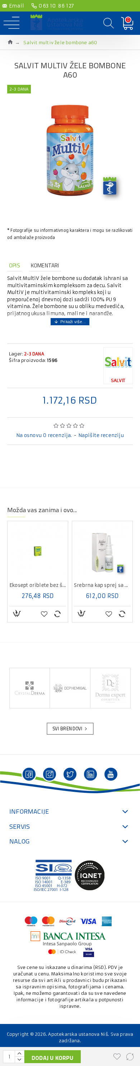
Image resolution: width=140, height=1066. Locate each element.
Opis (14, 265)
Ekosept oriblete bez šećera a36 (37, 585)
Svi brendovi (67, 728)
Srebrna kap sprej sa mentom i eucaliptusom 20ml (102, 585)
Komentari (45, 265)
